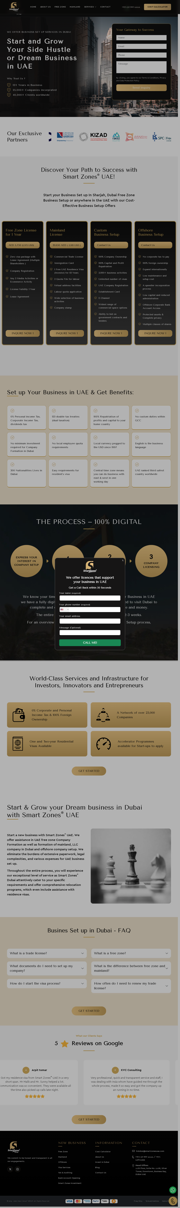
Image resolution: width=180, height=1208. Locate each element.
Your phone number (74, 604)
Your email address (69, 616)
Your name (70, 593)
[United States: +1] (64, 609)
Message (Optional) (70, 627)
